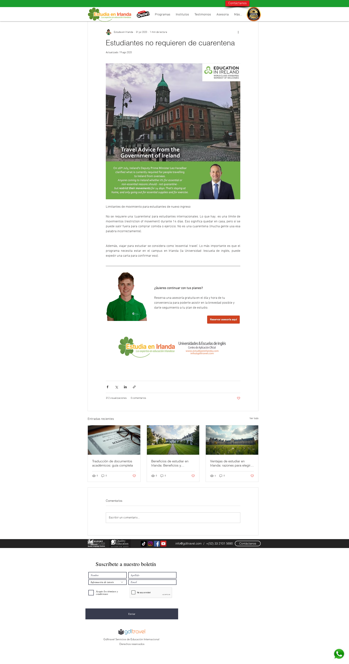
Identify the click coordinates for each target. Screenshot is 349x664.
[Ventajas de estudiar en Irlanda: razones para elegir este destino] (232, 440)
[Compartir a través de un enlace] (134, 387)
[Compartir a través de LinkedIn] (125, 387)
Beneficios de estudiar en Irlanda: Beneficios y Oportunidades (169, 463)
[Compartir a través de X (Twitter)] (116, 387)
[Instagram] (150, 544)
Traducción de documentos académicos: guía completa (112, 463)
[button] (162, 15)
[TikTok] (144, 544)
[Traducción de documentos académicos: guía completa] (114, 440)
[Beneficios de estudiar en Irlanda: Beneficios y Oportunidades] (173, 440)
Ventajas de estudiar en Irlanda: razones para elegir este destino (230, 463)
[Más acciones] (238, 32)
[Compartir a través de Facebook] (107, 387)
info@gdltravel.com (188, 543)
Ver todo (254, 418)
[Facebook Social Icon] (157, 544)
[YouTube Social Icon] (163, 544)
